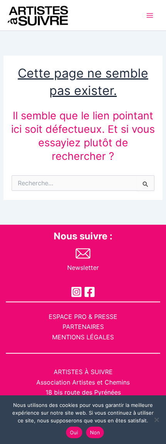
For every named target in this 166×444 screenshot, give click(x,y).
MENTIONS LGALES (83, 337)
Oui (74, 432)
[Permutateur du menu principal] (149, 15)
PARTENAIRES (83, 326)
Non (95, 432)
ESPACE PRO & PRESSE (83, 316)
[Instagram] (76, 292)
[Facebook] (89, 292)
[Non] (156, 420)
